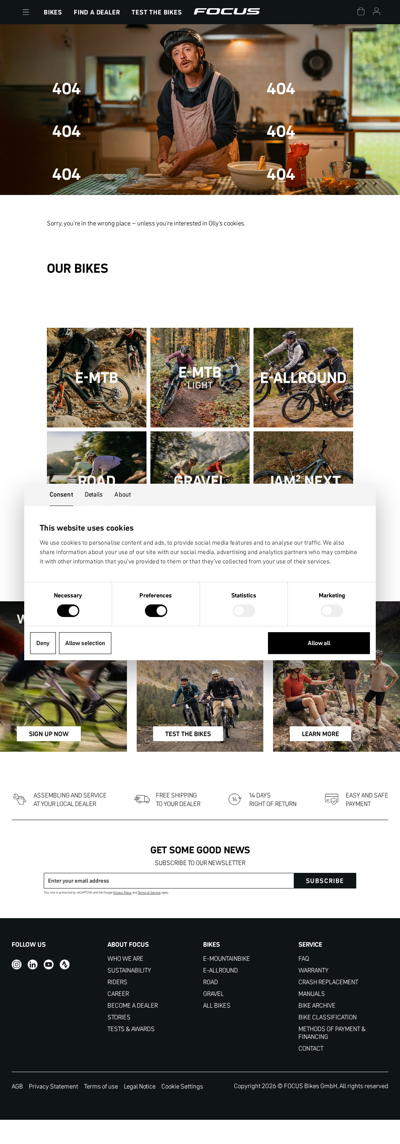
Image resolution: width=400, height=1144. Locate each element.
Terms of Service (149, 892)
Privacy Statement (53, 1086)
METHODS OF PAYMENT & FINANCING (332, 1033)
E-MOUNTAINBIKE (226, 959)
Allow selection (85, 643)
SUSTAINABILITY (129, 970)
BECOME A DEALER (132, 1005)
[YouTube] (49, 964)
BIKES (53, 12)
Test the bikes (157, 12)
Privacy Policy (122, 892)
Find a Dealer (97, 12)
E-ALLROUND (220, 970)
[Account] (376, 12)
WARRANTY (313, 970)
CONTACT (310, 1048)
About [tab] (122, 494)
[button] (26, 12)
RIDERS (117, 982)
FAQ (303, 959)
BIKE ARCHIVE (317, 1005)
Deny (43, 643)
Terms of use (101, 1086)
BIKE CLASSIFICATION (327, 1017)
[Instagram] (16, 964)
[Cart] (361, 12)
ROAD (210, 982)
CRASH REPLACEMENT (328, 982)
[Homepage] (227, 12)
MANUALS (311, 994)
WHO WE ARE (125, 959)
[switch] (156, 611)
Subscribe (325, 880)
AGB (17, 1086)
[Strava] (65, 964)
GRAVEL (213, 994)
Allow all (319, 643)
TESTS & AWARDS (131, 1029)
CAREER (118, 994)
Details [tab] (94, 494)
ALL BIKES (216, 1005)
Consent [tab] (61, 494)
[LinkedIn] (33, 964)
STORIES (118, 1017)
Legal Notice (139, 1086)
